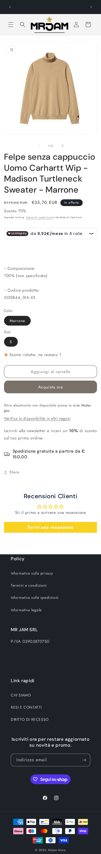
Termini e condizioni (29, 585)
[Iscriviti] (84, 760)
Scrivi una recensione (50, 527)
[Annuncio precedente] (10, 7)
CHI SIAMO (21, 695)
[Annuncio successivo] (91, 7)
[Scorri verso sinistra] (39, 146)
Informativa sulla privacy (32, 573)
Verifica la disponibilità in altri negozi (37, 418)
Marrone (17, 320)
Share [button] (14, 472)
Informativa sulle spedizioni (35, 597)
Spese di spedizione (39, 217)
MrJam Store (57, 850)
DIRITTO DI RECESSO (30, 719)
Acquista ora (50, 387)
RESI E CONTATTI (26, 707)
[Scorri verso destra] (62, 146)
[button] (11, 24)
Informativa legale (26, 610)
